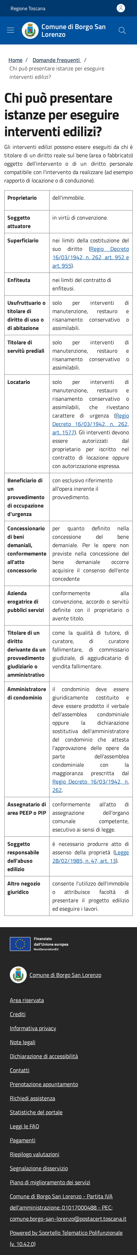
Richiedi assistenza (32, 1098)
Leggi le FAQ (24, 1126)
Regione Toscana (28, 8)
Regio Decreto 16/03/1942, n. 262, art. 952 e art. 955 (90, 257)
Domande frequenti (57, 60)
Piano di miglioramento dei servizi (50, 1182)
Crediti (18, 1014)
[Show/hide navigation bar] (10, 30)
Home (15, 60)
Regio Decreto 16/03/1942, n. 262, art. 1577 (90, 423)
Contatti (20, 1070)
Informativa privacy (33, 1028)
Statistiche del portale (36, 1112)
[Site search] (122, 30)
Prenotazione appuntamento (44, 1084)
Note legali (22, 1042)
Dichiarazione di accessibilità (44, 1056)
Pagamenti (22, 1140)
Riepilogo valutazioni (34, 1154)
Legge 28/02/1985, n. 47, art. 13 (90, 856)
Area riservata (27, 1000)
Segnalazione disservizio (39, 1168)
